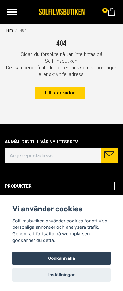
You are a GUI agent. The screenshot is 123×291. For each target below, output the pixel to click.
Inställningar (61, 274)
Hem (9, 30)
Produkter (18, 186)
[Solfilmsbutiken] (62, 11)
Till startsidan (60, 93)
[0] (112, 13)
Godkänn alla (61, 258)
